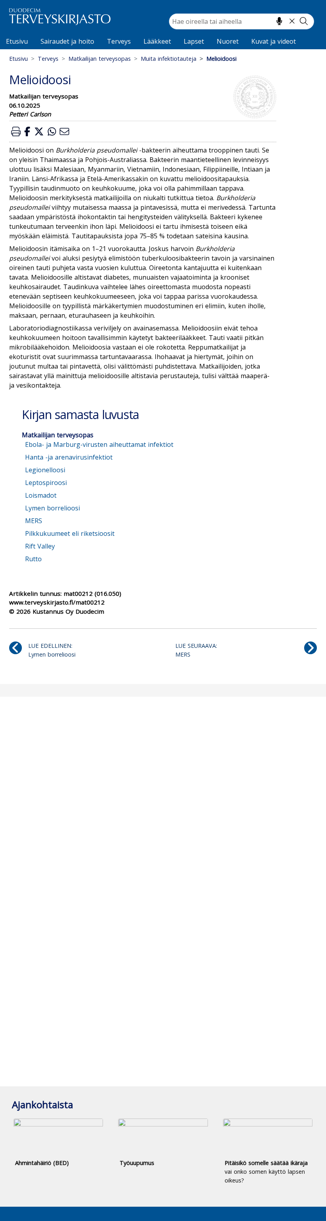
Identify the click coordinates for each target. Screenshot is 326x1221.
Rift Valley (40, 546)
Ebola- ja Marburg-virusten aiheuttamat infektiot (99, 444)
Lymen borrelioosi (52, 508)
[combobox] (241, 21)
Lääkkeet (157, 41)
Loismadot (40, 495)
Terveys (119, 41)
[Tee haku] (303, 21)
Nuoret (228, 41)
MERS (33, 520)
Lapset (194, 41)
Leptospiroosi (46, 482)
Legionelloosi (45, 470)
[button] (16, 131)
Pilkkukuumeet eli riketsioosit (69, 533)
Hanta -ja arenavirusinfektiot (69, 457)
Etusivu (17, 41)
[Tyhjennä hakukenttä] (292, 21)
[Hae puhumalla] (279, 21)
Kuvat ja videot (273, 41)
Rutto (33, 558)
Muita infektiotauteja (168, 58)
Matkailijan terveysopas (99, 58)
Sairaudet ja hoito (67, 41)
